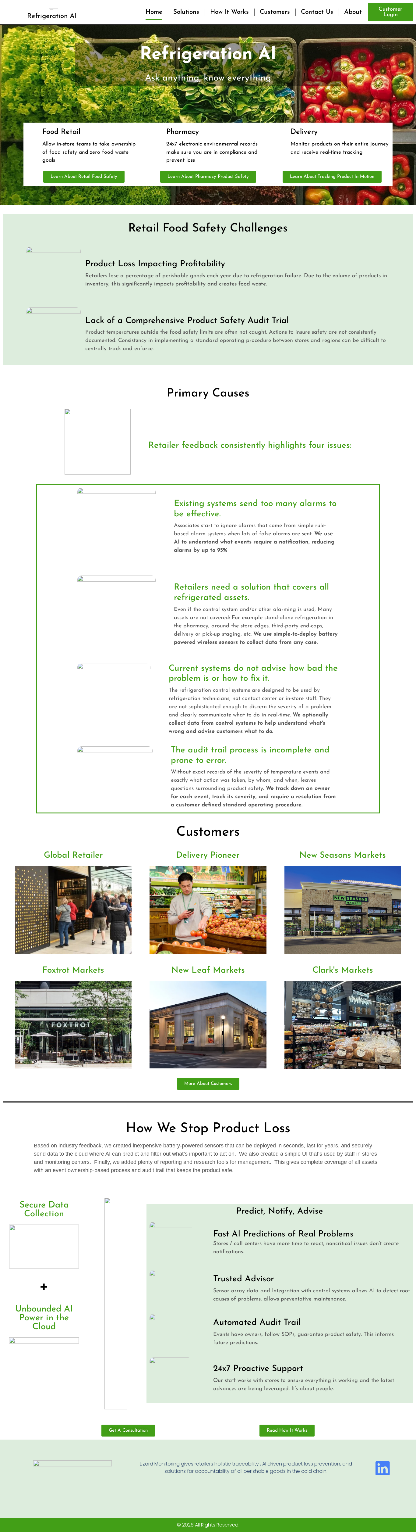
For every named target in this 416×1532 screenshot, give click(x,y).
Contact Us (317, 12)
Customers (275, 12)
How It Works (229, 12)
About (353, 12)
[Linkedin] (382, 1468)
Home (154, 12)
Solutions (186, 12)
